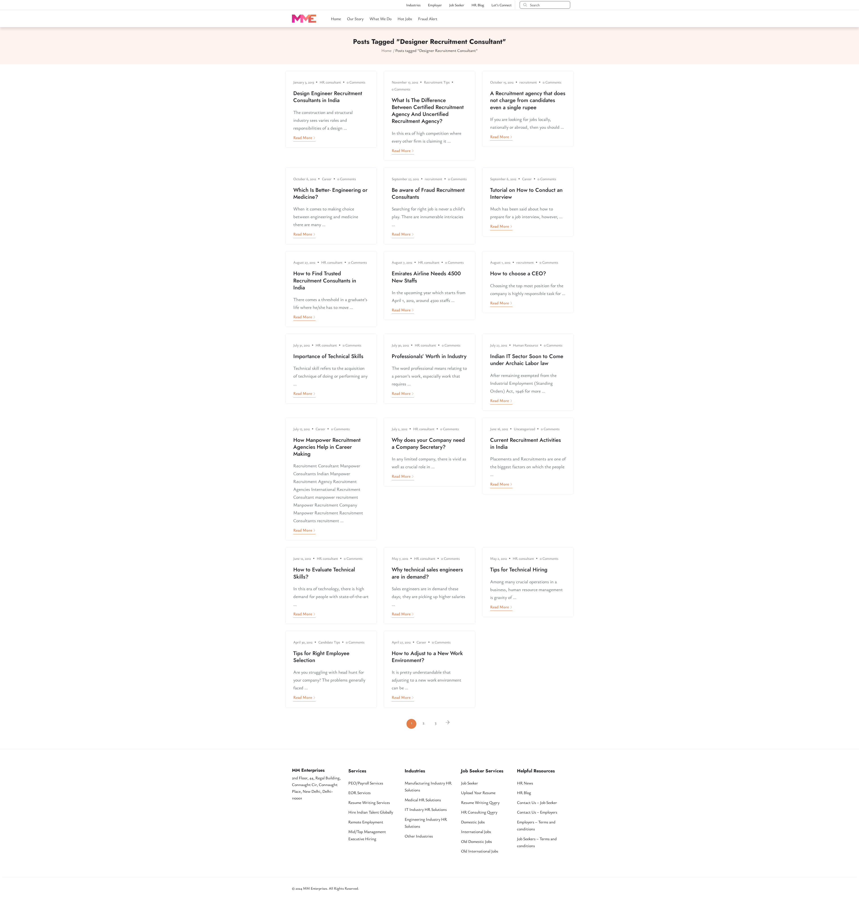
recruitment (528, 82)
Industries (413, 4)
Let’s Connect (501, 4)
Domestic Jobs (473, 822)
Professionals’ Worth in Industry (429, 356)
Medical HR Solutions (423, 799)
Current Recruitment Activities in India (525, 443)
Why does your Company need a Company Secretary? (428, 443)
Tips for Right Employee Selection (321, 656)
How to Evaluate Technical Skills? (324, 573)
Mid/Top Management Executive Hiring (367, 835)
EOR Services (359, 792)
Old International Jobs (479, 851)
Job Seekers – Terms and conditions (537, 842)
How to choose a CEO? (518, 273)
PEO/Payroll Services (365, 783)
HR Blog (478, 4)
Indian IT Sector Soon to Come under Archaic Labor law (526, 359)
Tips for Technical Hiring (518, 569)
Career (327, 178)
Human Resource (525, 345)
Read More (302, 137)
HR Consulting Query (479, 812)
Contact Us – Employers (537, 812)
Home (336, 18)
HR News (525, 783)
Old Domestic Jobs (476, 841)
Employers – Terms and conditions (536, 825)
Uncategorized (524, 428)
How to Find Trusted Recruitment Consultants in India (324, 280)
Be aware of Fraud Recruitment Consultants (428, 193)
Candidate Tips (329, 642)
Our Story (355, 18)
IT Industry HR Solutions (426, 809)
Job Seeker (456, 4)
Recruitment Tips (437, 82)
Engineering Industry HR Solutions (426, 822)
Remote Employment (365, 822)
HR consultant (330, 82)
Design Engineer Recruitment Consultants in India (327, 96)
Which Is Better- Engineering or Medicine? (330, 193)
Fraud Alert (427, 18)
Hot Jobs (405, 18)
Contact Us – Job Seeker (537, 802)
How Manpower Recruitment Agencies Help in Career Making (327, 447)
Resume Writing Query (480, 802)
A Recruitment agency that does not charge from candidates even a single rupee (527, 100)
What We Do (380, 18)
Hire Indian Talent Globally (370, 812)
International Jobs (476, 831)
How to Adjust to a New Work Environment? (427, 656)
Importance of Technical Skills (328, 356)
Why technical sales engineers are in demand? (427, 573)
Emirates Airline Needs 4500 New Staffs (426, 276)
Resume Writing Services (369, 802)
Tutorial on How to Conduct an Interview (526, 193)
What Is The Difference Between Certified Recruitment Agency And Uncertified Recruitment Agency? (428, 110)
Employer (435, 4)
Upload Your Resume (478, 792)
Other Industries (419, 836)
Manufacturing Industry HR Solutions (428, 786)
